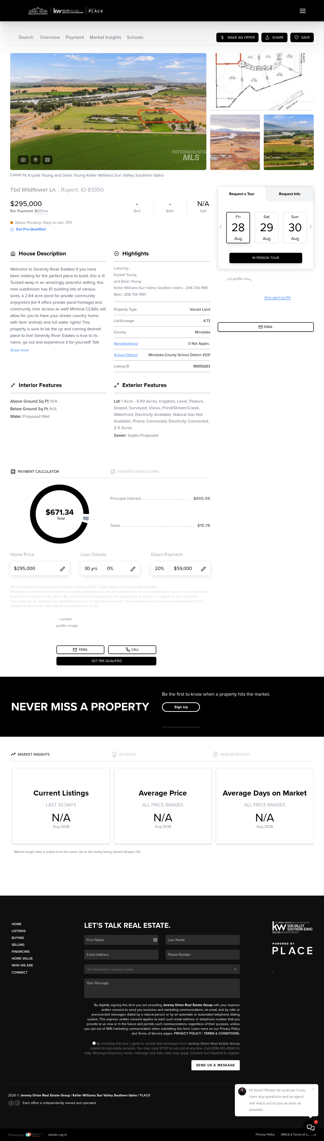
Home (16, 924)
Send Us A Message (215, 1065)
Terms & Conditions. (222, 1033)
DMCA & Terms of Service (298, 1134)
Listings (19, 931)
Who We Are (22, 965)
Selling (18, 945)
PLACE (145, 1095)
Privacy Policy (187, 1033)
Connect (20, 973)
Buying (18, 938)
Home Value (22, 959)
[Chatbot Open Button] (310, 1127)
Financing (21, 952)
